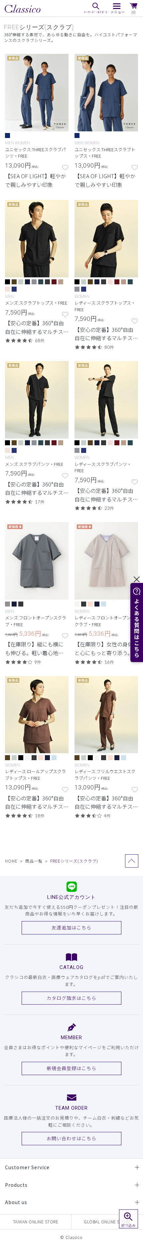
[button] (128, 1219)
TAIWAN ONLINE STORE (36, 1221)
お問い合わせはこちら (71, 1138)
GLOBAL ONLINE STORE (107, 1221)
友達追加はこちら (71, 927)
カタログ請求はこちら (71, 998)
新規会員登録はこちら (71, 1068)
